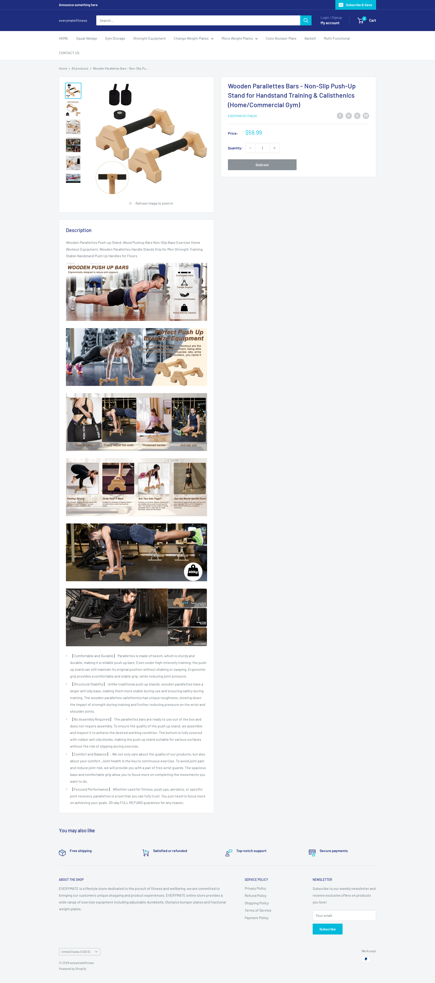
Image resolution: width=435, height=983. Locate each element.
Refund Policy (255, 895)
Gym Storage (115, 38)
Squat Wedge (86, 38)
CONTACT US (69, 53)
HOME (63, 38)
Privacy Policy (255, 888)
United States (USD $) (75, 952)
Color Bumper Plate (281, 38)
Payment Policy (256, 917)
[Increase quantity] (274, 148)
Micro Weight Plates (237, 38)
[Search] (306, 20)
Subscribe (327, 929)
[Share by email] (366, 115)
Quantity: (235, 148)
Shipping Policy (257, 903)
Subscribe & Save (359, 5)
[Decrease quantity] (250, 148)
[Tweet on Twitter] (357, 115)
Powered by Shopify (72, 969)
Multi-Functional (337, 38)
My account (330, 22)
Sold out (262, 164)
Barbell (310, 38)
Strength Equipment (149, 38)
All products (80, 68)
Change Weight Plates (191, 38)
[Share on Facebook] (340, 115)
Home (63, 68)
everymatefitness (242, 116)
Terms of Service (258, 910)
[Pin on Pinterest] (349, 115)
